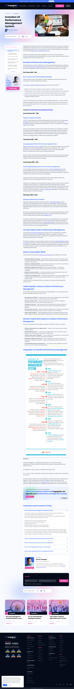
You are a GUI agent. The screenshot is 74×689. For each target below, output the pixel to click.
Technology (40, 638)
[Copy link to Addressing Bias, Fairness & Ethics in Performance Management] (35, 289)
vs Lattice (39, 656)
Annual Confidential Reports (55, 169)
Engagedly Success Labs (53, 657)
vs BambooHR (40, 660)
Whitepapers (51, 650)
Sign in (68, 5)
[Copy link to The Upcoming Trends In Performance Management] (66, 229)
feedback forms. (48, 215)
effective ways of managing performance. (40, 50)
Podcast (50, 659)
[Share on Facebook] (23, 36)
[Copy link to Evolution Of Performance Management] (56, 62)
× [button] (22, 677)
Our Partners (62, 642)
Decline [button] (10, 685)
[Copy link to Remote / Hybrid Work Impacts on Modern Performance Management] (35, 321)
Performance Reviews (31, 640)
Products (38, 5)
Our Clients (61, 640)
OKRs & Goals (29, 642)
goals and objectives (49, 222)
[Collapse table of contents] (19, 47)
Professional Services (41, 644)
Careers (61, 644)
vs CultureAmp (40, 649)
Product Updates (52, 641)
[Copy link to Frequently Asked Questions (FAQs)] (53, 505)
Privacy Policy (62, 656)
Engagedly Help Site (52, 644)
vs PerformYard (40, 658)
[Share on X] (19, 36)
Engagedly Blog (8, 13)
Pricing (61, 651)
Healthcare (40, 640)
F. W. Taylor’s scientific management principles (34, 85)
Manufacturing (40, 642)
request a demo (45, 482)
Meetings (28, 648)
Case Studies (51, 648)
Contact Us (61, 649)
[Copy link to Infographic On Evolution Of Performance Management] (24, 352)
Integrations (51, 639)
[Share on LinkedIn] (26, 36)
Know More (51, 1)
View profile (31, 567)
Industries (44, 5)
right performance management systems (36, 66)
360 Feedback (29, 644)
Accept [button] (5, 685)
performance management (36, 232)
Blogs (50, 655)
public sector (49, 189)
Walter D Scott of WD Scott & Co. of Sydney (33, 146)
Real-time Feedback (30, 646)
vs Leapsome (40, 654)
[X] (56, 684)
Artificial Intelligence (23, 5)
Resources (50, 5)
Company (61, 638)
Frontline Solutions (31, 5)
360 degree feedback (55, 202)
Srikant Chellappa (14, 29)
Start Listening (13, 88)
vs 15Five (39, 652)
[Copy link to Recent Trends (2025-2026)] (46, 252)
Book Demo (59, 5)
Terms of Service (63, 658)
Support (61, 647)
